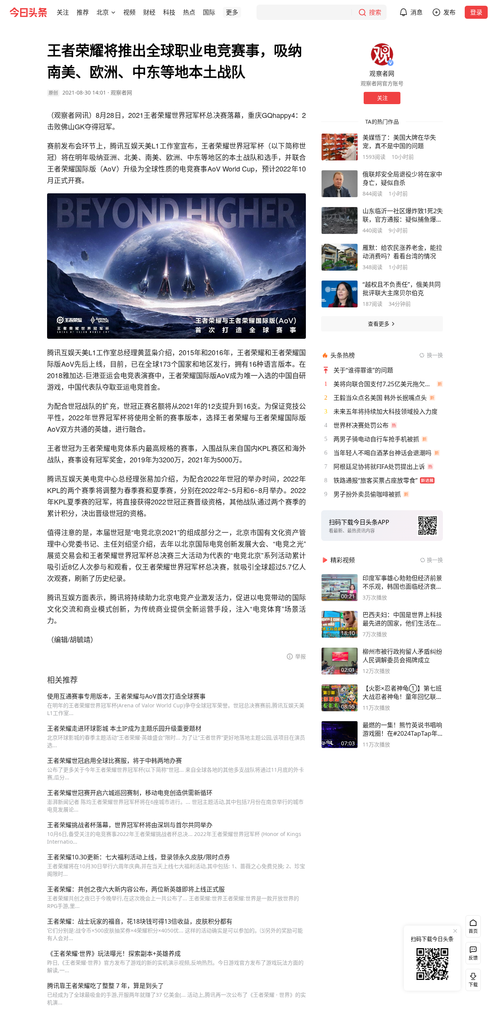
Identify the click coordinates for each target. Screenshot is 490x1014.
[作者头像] (382, 54)
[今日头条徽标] (28, 12)
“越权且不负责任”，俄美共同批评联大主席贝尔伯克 (402, 288)
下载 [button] (472, 978)
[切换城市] (113, 12)
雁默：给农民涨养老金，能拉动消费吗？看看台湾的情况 (402, 251)
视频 (129, 12)
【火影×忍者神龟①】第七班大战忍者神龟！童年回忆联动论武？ (402, 692)
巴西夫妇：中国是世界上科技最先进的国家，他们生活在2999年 (402, 619)
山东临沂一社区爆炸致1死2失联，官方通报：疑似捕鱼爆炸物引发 (403, 215)
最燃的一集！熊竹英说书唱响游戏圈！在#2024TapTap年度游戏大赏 (402, 729)
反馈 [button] (473, 958)
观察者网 (121, 92)
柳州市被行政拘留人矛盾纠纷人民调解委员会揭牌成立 (402, 655)
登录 (476, 12)
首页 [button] (473, 931)
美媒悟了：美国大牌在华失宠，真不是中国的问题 (399, 141)
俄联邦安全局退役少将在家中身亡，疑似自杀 (402, 178)
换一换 (435, 355)
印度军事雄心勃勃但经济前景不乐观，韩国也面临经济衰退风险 (402, 582)
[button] (63, 12)
